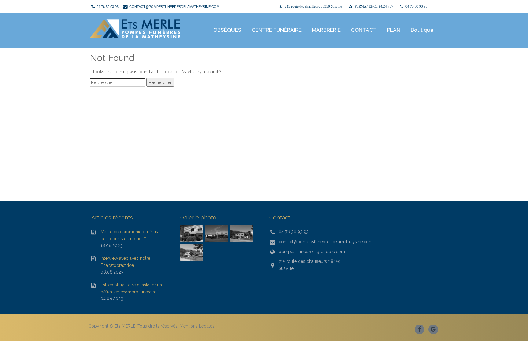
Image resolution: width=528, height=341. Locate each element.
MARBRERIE (326, 30)
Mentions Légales (197, 326)
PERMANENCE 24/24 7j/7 (374, 6)
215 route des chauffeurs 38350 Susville (313, 6)
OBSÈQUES (227, 30)
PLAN (393, 30)
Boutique (422, 30)
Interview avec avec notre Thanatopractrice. (125, 261)
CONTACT (364, 30)
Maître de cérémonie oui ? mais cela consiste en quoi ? (132, 235)
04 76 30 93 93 (416, 6)
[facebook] (420, 328)
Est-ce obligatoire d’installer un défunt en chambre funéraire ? (131, 288)
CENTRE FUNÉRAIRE (277, 30)
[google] (433, 328)
